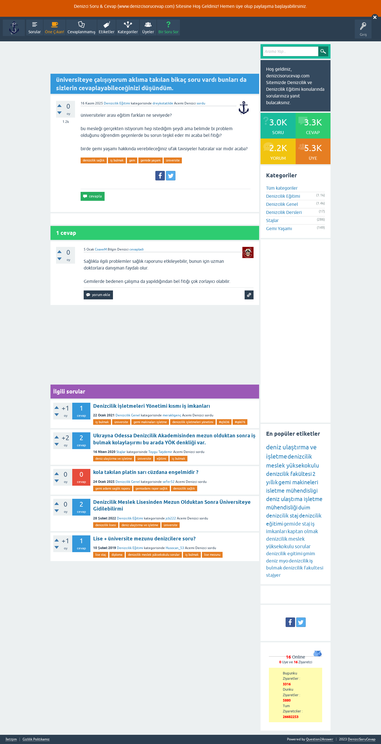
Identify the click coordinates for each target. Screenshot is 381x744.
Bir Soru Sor (168, 32)
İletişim (11, 739)
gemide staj (297, 524)
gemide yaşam (150, 160)
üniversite (173, 160)
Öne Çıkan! (54, 32)
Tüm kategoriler (282, 187)
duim (304, 507)
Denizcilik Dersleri (284, 212)
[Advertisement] (154, 58)
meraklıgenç (172, 415)
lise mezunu (212, 554)
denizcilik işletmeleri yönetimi (192, 422)
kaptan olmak (303, 531)
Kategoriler (128, 32)
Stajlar (121, 452)
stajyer (273, 575)
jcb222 (171, 518)
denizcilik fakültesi (289, 474)
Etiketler (106, 32)
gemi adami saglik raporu (112, 488)
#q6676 (240, 422)
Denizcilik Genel (127, 415)
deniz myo (277, 561)
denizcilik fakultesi (303, 568)
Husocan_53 (175, 548)
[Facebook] (160, 175)
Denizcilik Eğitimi (117, 103)
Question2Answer (319, 739)
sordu (201, 103)
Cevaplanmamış (81, 32)
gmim (309, 553)
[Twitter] (170, 175)
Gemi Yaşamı (279, 228)
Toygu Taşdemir (160, 452)
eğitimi (161, 458)
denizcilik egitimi (284, 553)
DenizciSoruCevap (361, 739)
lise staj (100, 554)
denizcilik (299, 561)
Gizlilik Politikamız (36, 739)
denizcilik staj (282, 515)
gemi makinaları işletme (150, 422)
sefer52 (169, 482)
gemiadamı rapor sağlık (152, 488)
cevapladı (136, 249)
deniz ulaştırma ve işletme (113, 458)
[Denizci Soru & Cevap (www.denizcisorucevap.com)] (14, 28)
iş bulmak (117, 160)
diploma (117, 554)
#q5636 (224, 422)
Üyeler (148, 32)
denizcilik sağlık (94, 160)
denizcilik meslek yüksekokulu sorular (154, 554)
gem (132, 160)
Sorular (34, 32)
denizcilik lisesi (105, 525)
